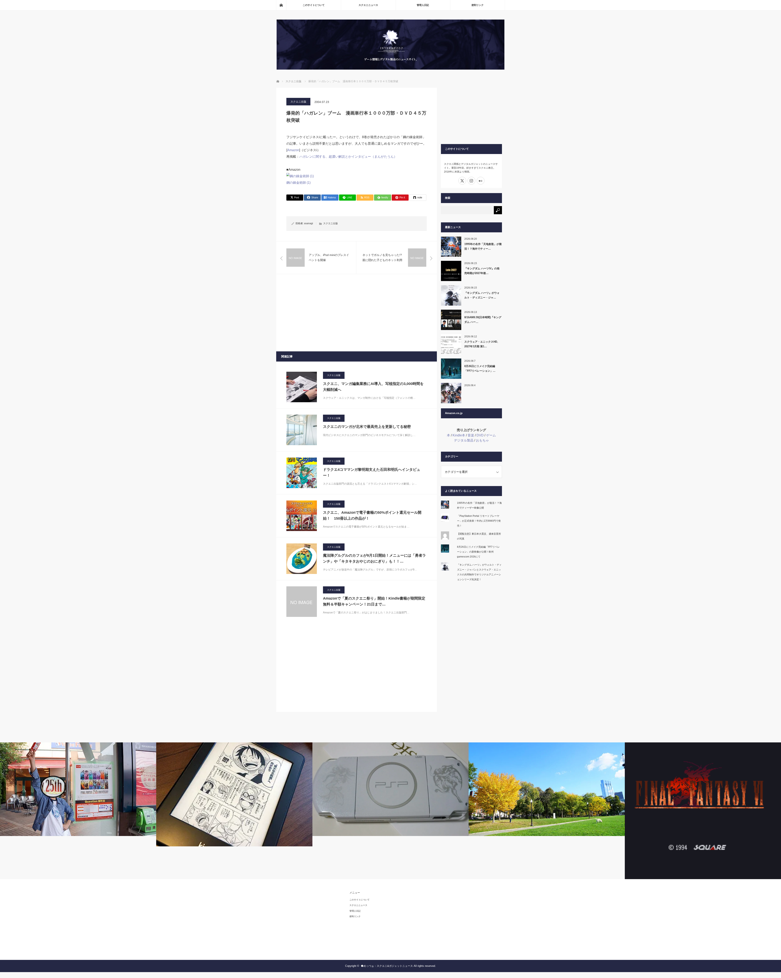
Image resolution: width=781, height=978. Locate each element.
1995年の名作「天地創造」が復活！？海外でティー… (483, 246)
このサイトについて (314, 5)
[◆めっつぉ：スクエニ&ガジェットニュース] (390, 68)
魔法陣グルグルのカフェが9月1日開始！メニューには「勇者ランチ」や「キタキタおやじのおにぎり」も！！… (374, 558)
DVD (480, 435)
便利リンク (477, 5)
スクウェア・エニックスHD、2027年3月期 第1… (482, 344)
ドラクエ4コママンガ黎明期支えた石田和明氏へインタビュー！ (371, 473)
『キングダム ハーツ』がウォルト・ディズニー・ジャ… (482, 295)
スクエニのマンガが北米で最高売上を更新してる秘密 (367, 427)
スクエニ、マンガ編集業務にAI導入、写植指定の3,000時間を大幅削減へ (373, 387)
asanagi (308, 223)
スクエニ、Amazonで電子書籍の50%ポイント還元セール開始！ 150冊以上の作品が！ (372, 515)
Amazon (293, 150)
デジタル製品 (463, 440)
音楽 (471, 435)
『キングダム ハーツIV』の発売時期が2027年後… (482, 271)
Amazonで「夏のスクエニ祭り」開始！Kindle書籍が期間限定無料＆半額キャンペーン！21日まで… (374, 601)
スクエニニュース (368, 5)
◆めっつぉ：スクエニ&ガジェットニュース (387, 965)
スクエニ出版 (298, 101)
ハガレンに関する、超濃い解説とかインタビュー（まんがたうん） (348, 156)
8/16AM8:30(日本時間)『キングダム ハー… (482, 319)
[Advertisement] (356, 312)
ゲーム (491, 435)
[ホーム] (281, 5)
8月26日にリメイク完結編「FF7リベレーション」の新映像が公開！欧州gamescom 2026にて (478, 551)
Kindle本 (459, 435)
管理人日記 (423, 5)
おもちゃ (482, 440)
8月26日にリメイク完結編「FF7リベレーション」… (479, 368)
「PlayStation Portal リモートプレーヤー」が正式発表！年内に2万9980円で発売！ (479, 521)
